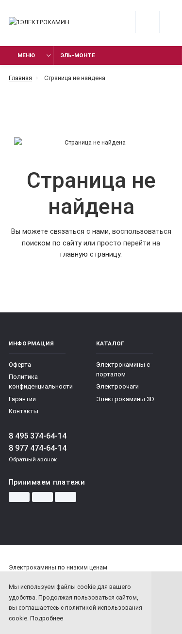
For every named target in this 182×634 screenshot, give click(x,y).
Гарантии (22, 399)
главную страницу (90, 254)
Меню (26, 55)
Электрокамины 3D (125, 399)
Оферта (20, 364)
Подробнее (46, 618)
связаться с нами (79, 232)
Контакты (23, 411)
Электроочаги (117, 386)
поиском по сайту (52, 243)
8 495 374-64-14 (37, 435)
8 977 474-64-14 (37, 448)
